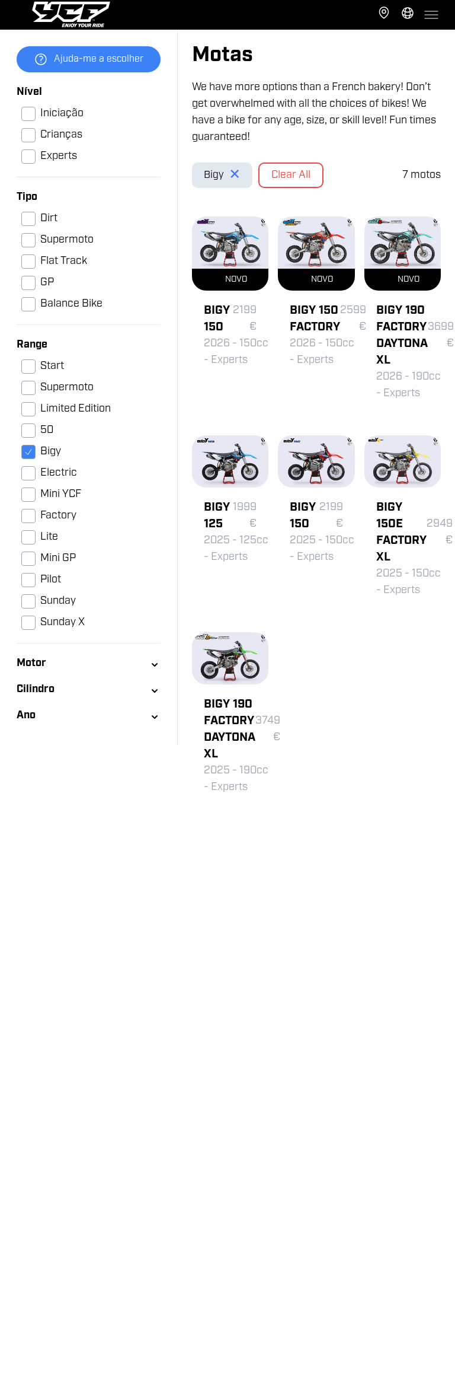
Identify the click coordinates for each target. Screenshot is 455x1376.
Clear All (290, 175)
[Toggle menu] (431, 15)
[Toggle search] (407, 15)
